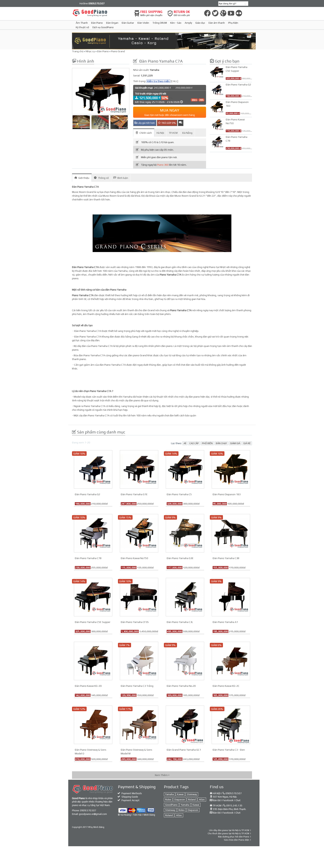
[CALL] (174, 81)
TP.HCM (173, 132)
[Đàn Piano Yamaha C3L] (185, 596)
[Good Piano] (100, 13)
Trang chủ (77, 51)
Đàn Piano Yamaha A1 (225, 621)
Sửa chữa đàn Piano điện (236, 840)
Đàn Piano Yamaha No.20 (181, 685)
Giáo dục (200, 22)
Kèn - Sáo (175, 22)
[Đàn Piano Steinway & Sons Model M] (139, 724)
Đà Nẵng (187, 132)
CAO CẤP (194, 443)
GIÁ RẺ (247, 443)
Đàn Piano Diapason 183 (227, 494)
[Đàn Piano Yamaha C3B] (231, 532)
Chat (238, 800)
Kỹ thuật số (82, 27)
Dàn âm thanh (216, 22)
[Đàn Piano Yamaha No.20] (185, 660)
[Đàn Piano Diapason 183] (231, 468)
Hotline (92, 3)
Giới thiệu (83, 177)
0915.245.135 (234, 805)
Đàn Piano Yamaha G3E (180, 558)
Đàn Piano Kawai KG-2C (226, 685)
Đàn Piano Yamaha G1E (134, 494)
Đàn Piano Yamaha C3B (226, 558)
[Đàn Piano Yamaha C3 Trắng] (139, 660)
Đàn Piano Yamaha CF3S (135, 621)
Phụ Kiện (233, 22)
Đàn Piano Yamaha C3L (180, 621)
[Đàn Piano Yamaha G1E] (139, 468)
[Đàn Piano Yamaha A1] (231, 596)
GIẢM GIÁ (235, 443)
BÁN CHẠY (221, 443)
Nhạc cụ (90, 51)
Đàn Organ (112, 22)
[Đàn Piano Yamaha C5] (185, 468)
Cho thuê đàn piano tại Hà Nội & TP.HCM (228, 833)
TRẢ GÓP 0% (168, 122)
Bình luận (122, 177)
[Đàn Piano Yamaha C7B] (93, 532)
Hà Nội (160, 132)
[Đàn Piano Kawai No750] (139, 532)
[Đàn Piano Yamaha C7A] (100, 91)
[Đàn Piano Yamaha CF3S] (139, 596)
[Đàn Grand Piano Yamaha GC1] (185, 724)
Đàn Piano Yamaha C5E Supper (92, 621)
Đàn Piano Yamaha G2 (87, 494)
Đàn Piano (97, 22)
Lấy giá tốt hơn (146, 122)
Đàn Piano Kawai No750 (134, 558)
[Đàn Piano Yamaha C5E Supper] (93, 596)
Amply (188, 22)
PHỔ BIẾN (207, 443)
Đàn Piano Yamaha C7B (88, 558)
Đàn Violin (143, 22)
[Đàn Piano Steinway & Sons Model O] (93, 724)
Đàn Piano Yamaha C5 (179, 494)
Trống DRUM (159, 22)
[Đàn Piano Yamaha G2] (93, 468)
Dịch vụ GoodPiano (103, 27)
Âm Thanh (82, 22)
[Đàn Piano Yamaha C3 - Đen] (231, 724)
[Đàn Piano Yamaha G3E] (185, 532)
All (185, 443)
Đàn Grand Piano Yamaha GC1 (184, 749)
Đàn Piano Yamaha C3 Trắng (137, 685)
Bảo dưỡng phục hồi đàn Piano (233, 836)
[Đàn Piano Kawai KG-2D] (93, 660)
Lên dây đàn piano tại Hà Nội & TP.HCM (229, 830)
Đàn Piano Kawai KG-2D (88, 685)
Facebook (228, 800)
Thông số (103, 177)
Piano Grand (118, 51)
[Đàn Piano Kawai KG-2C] (231, 660)
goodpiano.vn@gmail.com (93, 814)
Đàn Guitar (128, 22)
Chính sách (146, 132)
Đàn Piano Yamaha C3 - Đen (229, 749)
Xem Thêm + (162, 775)
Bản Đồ (216, 800)
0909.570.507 (88, 810)
